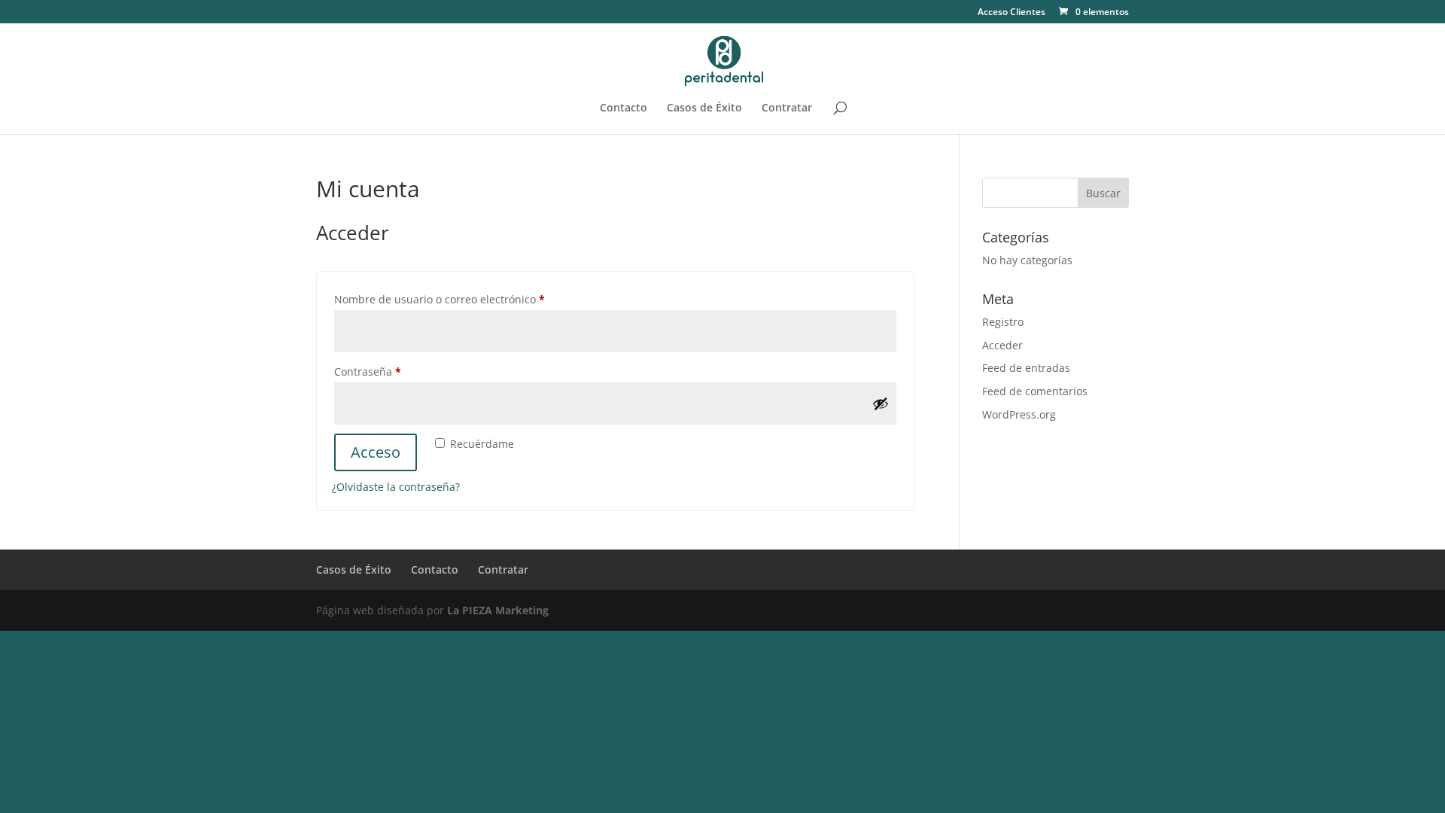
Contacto (623, 108)
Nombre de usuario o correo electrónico (467, 298)
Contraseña (395, 371)
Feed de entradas (1026, 368)
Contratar (787, 108)
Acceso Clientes (1011, 13)
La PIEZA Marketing (498, 610)
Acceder (1002, 345)
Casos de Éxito (704, 108)
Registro (1003, 322)
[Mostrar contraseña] (880, 403)
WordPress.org (1019, 414)
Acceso (375, 452)
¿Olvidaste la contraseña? (396, 487)
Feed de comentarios (1035, 391)
